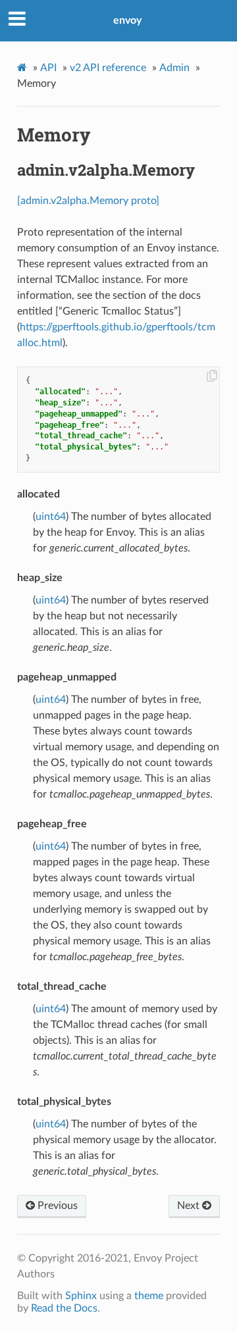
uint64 (51, 516)
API (48, 68)
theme (148, 1296)
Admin (174, 68)
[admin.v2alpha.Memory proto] (88, 200)
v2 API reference (108, 68)
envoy (127, 20)
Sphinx (81, 1296)
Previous (56, 1205)
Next (189, 1205)
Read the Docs (64, 1308)
